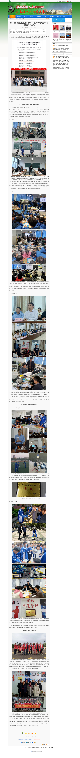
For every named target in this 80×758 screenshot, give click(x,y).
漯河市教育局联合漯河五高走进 (68, 31)
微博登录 (69, 1)
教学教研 (39, 16)
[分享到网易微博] (30, 742)
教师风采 (46, 16)
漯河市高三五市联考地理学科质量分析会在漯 (61, 68)
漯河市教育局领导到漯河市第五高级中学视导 (61, 51)
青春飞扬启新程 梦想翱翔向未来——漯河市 (61, 45)
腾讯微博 (64, 1)
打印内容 (35, 739)
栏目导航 (55, 19)
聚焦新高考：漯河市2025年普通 (55, 31)
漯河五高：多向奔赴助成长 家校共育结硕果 (61, 64)
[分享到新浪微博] (28, 742)
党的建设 (32, 16)
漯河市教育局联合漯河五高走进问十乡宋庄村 (61, 63)
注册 (60, 1)
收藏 (47, 744)
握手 (29, 736)
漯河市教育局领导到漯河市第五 (62, 31)
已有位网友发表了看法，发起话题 (25, 739)
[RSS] (47, 18)
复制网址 (38, 739)
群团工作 (59, 16)
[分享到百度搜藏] (31, 742)
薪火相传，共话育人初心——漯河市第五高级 (61, 48)
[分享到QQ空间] (27, 742)
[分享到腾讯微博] (26, 742)
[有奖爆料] (68, 43)
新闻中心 (26, 16)
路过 (22, 736)
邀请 (44, 744)
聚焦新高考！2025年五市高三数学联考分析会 (61, 67)
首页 (12, 16)
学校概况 (19, 16)
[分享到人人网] (33, 742)
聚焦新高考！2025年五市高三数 (62, 40)
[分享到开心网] (34, 742)
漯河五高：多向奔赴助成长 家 (55, 40)
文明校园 (52, 16)
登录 (57, 1)
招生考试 (65, 16)
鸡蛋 (35, 736)
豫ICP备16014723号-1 (51, 747)
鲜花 (32, 736)
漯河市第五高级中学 (13, 1)
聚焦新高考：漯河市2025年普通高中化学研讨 (61, 49)
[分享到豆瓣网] (35, 742)
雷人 (26, 736)
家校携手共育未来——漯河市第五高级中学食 (61, 57)
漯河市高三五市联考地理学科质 (68, 40)
